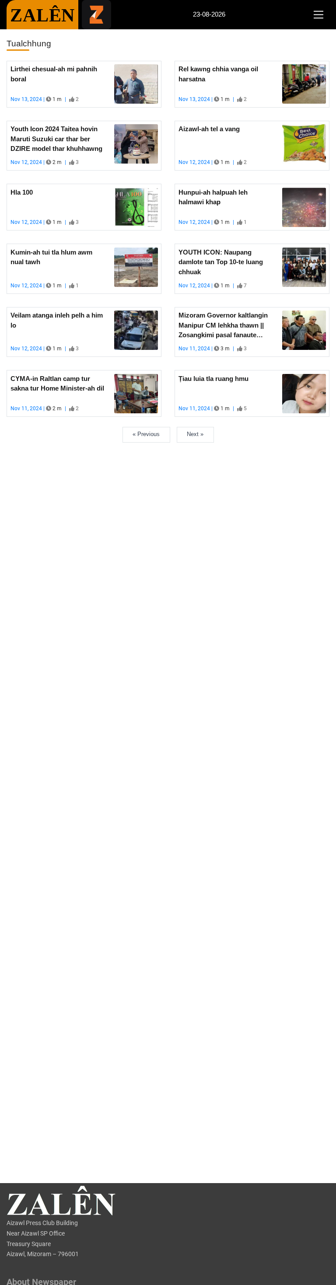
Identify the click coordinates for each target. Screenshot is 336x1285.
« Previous (146, 434)
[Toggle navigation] (318, 15)
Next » (195, 434)
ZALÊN (42, 15)
